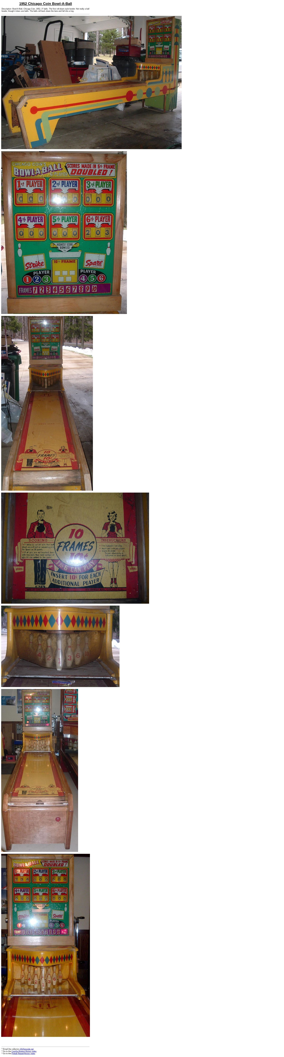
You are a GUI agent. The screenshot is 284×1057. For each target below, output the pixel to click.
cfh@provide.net (27, 1049)
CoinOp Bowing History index (24, 1051)
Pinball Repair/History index (23, 1053)
